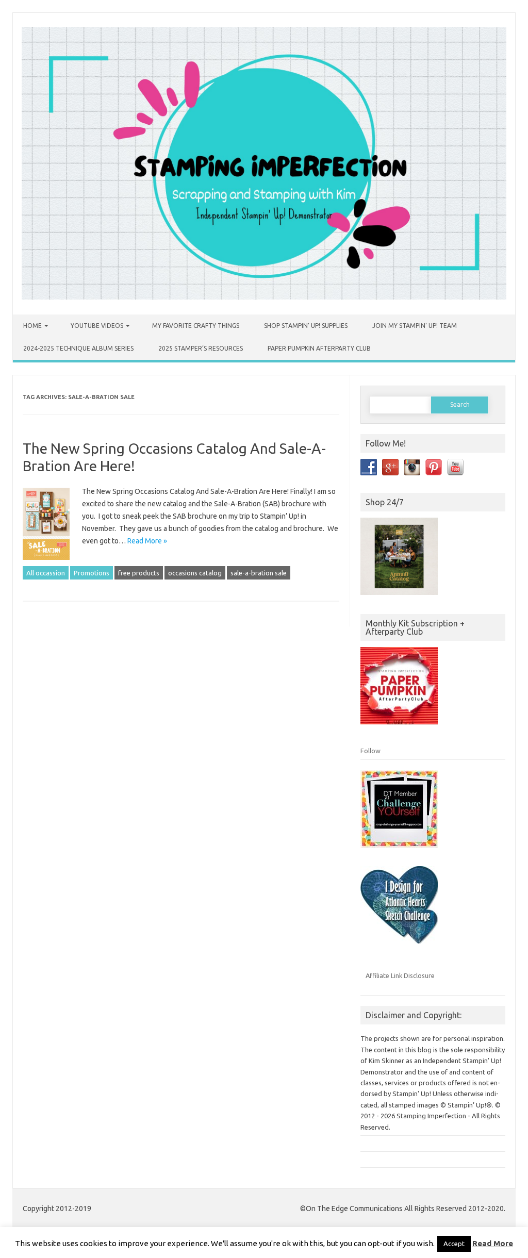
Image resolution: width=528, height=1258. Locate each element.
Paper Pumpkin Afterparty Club (319, 348)
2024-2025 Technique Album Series (78, 348)
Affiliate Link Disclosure (400, 975)
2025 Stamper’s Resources (200, 348)
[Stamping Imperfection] (264, 297)
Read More (492, 1243)
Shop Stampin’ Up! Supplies (306, 325)
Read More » (147, 541)
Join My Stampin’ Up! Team (414, 325)
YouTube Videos (97, 325)
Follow (370, 750)
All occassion (45, 572)
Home (32, 325)
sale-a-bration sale (258, 572)
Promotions (91, 572)
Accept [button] (454, 1243)
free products (138, 572)
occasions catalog (195, 572)
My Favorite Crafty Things (195, 325)
